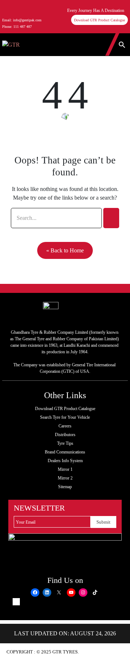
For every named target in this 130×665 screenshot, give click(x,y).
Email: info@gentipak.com (22, 20)
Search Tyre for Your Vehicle (65, 417)
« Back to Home (65, 250)
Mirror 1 (65, 469)
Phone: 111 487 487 (17, 27)
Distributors (65, 434)
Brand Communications (65, 452)
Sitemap (65, 486)
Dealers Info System (65, 460)
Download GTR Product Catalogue (99, 20)
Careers (65, 426)
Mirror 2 (65, 478)
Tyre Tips (65, 443)
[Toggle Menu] (40, 44)
